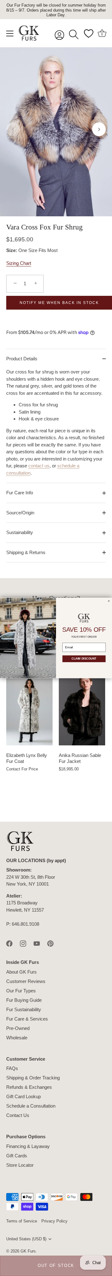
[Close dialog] (109, 601)
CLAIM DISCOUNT (84, 658)
